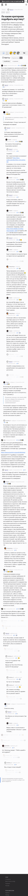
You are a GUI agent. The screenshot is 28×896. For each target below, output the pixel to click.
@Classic (11, 85)
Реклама (7, 885)
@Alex (11, 469)
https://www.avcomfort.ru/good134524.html (13, 452)
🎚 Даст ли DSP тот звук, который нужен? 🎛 (12, 1)
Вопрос (4, 9)
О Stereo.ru (8, 879)
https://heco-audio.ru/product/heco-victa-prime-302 (15, 160)
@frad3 (13, 127)
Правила (7, 892)
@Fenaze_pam (14, 633)
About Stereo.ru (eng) (10, 881)
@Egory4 (12, 112)
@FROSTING (16, 361)
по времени (15, 61)
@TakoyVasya (17, 297)
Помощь (7, 895)
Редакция (7, 883)
